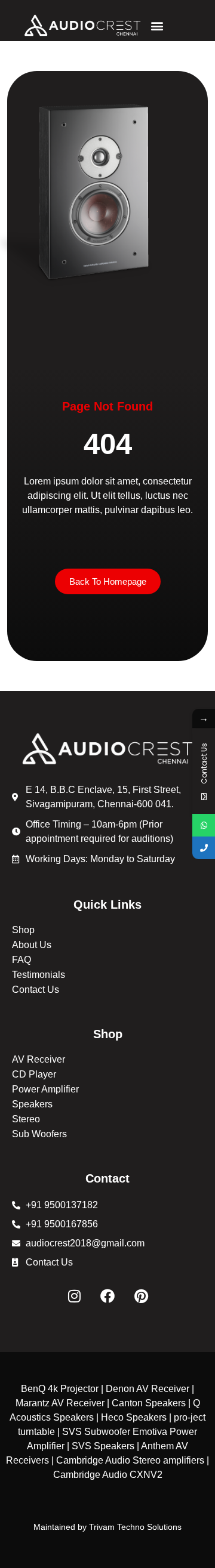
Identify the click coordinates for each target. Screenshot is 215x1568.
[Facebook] (107, 1296)
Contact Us (35, 989)
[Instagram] (74, 1296)
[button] (157, 25)
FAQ (21, 960)
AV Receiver (38, 1059)
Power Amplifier (45, 1089)
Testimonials (38, 975)
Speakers (32, 1104)
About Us (31, 945)
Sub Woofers (39, 1134)
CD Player (34, 1074)
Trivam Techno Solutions (135, 1527)
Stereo (26, 1119)
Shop (23, 930)
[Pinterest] (141, 1296)
